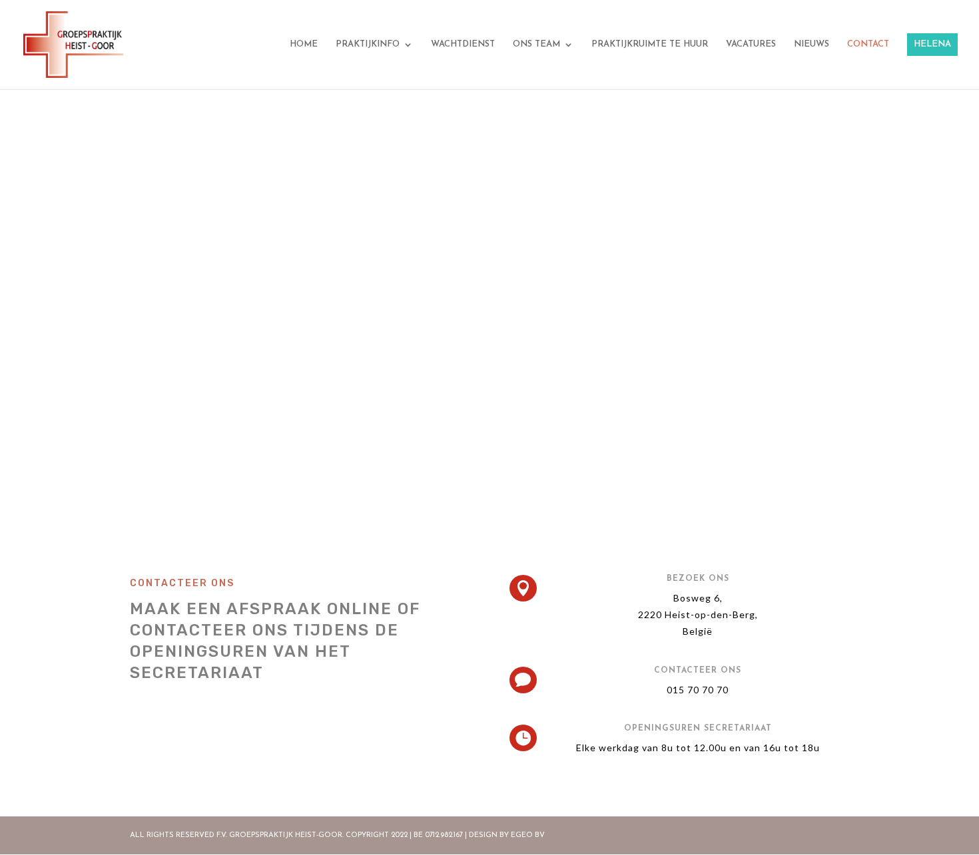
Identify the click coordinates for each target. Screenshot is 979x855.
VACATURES (751, 44)
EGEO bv (528, 835)
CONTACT (868, 44)
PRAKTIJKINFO (368, 44)
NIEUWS (811, 44)
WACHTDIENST (463, 44)
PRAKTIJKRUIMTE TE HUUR (649, 44)
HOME (304, 44)
